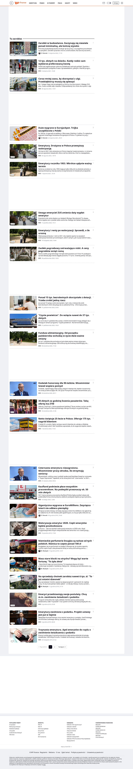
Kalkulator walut (71, 734)
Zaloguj (116, 3)
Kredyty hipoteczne (100, 730)
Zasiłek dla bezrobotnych (15, 732)
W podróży (51, 3)
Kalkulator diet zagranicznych (74, 724)
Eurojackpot (12, 724)
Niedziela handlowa (14, 728)
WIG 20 (40, 724)
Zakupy (67, 3)
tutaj (44, 764)
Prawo (42, 3)
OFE (39, 734)
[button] (109, 3)
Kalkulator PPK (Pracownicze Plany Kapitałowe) (78, 738)
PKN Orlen (11, 734)
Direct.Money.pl (100, 737)
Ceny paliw (12, 730)
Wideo (75, 3)
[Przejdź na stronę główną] (11, 4)
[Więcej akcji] (93, 43)
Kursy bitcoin (41, 732)
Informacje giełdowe (43, 728)
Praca (60, 3)
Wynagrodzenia (71, 740)
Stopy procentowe (71, 730)
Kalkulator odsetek (71, 726)
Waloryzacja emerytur (14, 726)
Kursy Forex (41, 730)
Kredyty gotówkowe (100, 726)
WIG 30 (40, 726)
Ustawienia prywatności (94, 752)
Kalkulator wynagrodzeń (73, 736)
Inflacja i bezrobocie (72, 728)
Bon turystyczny (42, 736)
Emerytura (33, 3)
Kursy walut (70, 732)
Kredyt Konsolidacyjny (101, 733)
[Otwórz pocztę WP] (103, 3)
